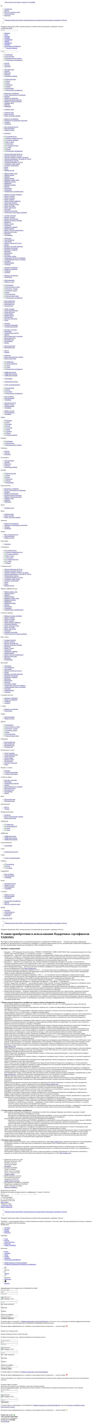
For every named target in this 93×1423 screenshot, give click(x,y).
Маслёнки (7, 251)
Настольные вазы (9, 346)
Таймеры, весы (9, 103)
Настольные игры (9, 338)
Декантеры (7, 225)
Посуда (6, 350)
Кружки (6, 186)
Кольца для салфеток (10, 269)
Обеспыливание (9, 128)
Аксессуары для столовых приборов (15, 212)
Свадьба (6, 71)
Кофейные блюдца (10, 181)
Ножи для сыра (9, 114)
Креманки (7, 222)
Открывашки (8, 235)
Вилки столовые (9, 196)
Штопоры (7, 233)
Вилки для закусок (10, 207)
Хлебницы (7, 124)
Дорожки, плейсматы (11, 267)
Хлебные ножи (9, 112)
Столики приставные (11, 326)
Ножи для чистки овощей (12, 116)
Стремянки (7, 400)
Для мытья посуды (10, 403)
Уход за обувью (9, 396)
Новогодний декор (10, 358)
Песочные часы (9, 339)
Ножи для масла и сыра (11, 204)
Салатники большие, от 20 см (13, 162)
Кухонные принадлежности (13, 100)
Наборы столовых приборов (13, 194)
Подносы (7, 254)
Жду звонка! (4, 1402)
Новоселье (7, 73)
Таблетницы (8, 277)
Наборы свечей (9, 315)
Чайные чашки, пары (10, 173)
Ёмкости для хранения (11, 119)
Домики (6, 352)
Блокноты (7, 133)
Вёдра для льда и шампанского (13, 230)
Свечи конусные (9, 312)
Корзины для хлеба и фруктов (13, 246)
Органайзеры (8, 341)
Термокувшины (9, 228)
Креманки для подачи (11, 248)
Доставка (7, 910)
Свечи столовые (9, 309)
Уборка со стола (9, 130)
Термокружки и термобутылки (13, 191)
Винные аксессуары (10, 232)
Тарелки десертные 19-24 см (13, 156)
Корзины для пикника (11, 275)
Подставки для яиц (10, 256)
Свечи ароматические (11, 310)
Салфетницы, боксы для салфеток (14, 258)
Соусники (7, 261)
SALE (6, 35)
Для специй (8, 241)
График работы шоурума (12, 1181)
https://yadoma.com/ (30, 968)
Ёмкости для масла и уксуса (13, 243)
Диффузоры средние (10, 374)
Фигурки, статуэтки (10, 330)
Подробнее (7, 1166)
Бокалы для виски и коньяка (13, 220)
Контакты (7, 15)
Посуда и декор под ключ (12, 12)
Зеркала (6, 334)
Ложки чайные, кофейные (12, 201)
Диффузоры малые (10, 372)
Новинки (7, 33)
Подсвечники (8, 317)
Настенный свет (9, 304)
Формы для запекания (11, 98)
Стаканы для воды (10, 215)
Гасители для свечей (10, 318)
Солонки (7, 122)
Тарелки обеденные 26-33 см (13, 154)
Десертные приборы (10, 203)
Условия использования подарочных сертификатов (20, 1264)
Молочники (8, 188)
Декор (6, 1255)
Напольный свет (9, 302)
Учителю (7, 74)
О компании (8, 9)
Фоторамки (7, 331)
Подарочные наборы (10, 76)
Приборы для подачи (10, 211)
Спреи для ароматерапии (12, 385)
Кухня (6, 1251)
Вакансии (7, 1243)
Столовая (7, 1253)
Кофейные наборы (10, 185)
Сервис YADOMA (10, 1245)
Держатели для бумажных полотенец (15, 120)
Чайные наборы (9, 178)
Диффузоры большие (10, 375)
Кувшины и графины (11, 227)
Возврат (6, 1231)
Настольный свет (9, 301)
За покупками (5, 1421)
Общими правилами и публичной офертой (34, 1321)
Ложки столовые (9, 198)
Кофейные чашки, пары (11, 180)
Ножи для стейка (9, 206)
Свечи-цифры (8, 314)
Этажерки (7, 264)
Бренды (6, 10)
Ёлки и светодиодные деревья (13, 357)
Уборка (6, 1256)
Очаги (6, 320)
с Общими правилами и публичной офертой (34, 1372)
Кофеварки (7, 106)
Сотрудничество (9, 14)
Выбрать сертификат (10, 1187)
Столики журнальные (11, 325)
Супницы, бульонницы (11, 165)
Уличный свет (8, 306)
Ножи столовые (9, 199)
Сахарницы (8, 190)
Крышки (7, 96)
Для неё (6, 63)
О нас (6, 1239)
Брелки (6, 343)
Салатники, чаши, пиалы (12, 164)
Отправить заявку (6, 1368)
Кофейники (8, 183)
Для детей (7, 66)
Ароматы (7, 1258)
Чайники (7, 105)
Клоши (6, 245)
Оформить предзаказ (7, 1318)
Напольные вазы (9, 347)
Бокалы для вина (9, 217)
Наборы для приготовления (13, 101)
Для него (7, 65)
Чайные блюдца (9, 175)
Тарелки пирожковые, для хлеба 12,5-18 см (17, 159)
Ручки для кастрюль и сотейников (15, 95)
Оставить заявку (9, 1174)
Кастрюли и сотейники (11, 93)
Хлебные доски (9, 109)
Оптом (3, 417)
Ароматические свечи (11, 381)
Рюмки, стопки (9, 224)
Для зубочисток (9, 240)
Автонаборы (8, 378)
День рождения (9, 69)
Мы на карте (5, 1202)
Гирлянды (7, 355)
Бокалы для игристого (11, 219)
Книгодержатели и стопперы (13, 336)
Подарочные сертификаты (12, 46)
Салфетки (7, 271)
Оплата (6, 1229)
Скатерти (7, 272)
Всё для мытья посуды (11, 127)
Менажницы (8, 253)
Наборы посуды (9, 170)
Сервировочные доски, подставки (15, 259)
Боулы (6, 167)
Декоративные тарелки (11, 160)
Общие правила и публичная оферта (15, 1262)
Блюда (6, 169)
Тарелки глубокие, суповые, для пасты (16, 157)
